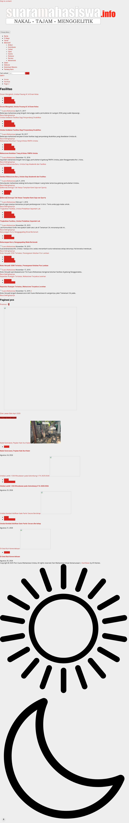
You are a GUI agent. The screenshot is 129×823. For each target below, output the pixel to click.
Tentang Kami (9, 69)
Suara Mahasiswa (9, 111)
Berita (6, 36)
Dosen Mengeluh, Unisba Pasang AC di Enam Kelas (19, 94)
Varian (6, 41)
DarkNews (86, 563)
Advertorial (12, 60)
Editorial (7, 65)
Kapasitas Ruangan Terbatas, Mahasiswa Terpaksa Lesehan (23, 276)
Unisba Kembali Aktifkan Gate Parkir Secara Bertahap (20, 513)
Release (11, 56)
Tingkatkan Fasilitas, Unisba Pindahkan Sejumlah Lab (20, 209)
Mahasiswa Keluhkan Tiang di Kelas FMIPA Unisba (19, 141)
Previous (3, 304)
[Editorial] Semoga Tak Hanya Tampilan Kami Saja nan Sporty (23, 187)
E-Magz (7, 38)
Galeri (6, 63)
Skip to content (5, 1)
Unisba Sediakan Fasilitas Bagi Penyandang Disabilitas (20, 117)
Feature (7, 552)
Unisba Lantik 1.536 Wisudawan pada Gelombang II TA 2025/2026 (24, 476)
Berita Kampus (9, 102)
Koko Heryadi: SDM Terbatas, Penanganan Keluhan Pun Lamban (24, 253)
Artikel (10, 45)
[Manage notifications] (3, 819)
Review (10, 58)
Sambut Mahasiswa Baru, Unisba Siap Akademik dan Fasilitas (23, 164)
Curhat (10, 49)
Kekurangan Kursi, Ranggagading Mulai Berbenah (19, 232)
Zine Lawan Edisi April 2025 (10, 413)
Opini (10, 52)
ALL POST (7, 98)
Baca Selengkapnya (7, 115)
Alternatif (7, 43)
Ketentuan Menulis (10, 67)
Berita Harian (9, 100)
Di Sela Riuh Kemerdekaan (10, 548)
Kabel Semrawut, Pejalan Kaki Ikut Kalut (15, 443)
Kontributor (12, 47)
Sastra (10, 54)
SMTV (2, 76)
